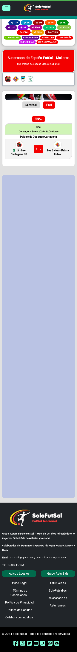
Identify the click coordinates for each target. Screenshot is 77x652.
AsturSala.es (58, 583)
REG (64, 23)
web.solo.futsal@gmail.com (51, 557)
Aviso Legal (19, 583)
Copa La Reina (30, 37)
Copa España (64, 37)
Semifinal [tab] (31, 104)
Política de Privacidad (19, 602)
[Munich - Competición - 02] (38, 96)
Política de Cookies (19, 610)
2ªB (40, 23)
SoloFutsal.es (58, 590)
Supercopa (48, 37)
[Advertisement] (38, 336)
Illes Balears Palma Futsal (58, 152)
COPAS (25, 32)
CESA (39, 32)
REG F (37, 27)
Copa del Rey (12, 37)
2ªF (24, 27)
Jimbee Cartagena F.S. (19, 152)
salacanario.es (57, 598)
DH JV (51, 27)
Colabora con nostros (19, 617)
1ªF (13, 27)
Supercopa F (27, 42)
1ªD (16, 23)
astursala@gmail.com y (23, 557)
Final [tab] (49, 104)
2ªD (28, 23)
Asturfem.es (58, 605)
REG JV (66, 27)
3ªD (52, 23)
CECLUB (54, 32)
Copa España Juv (47, 42)
